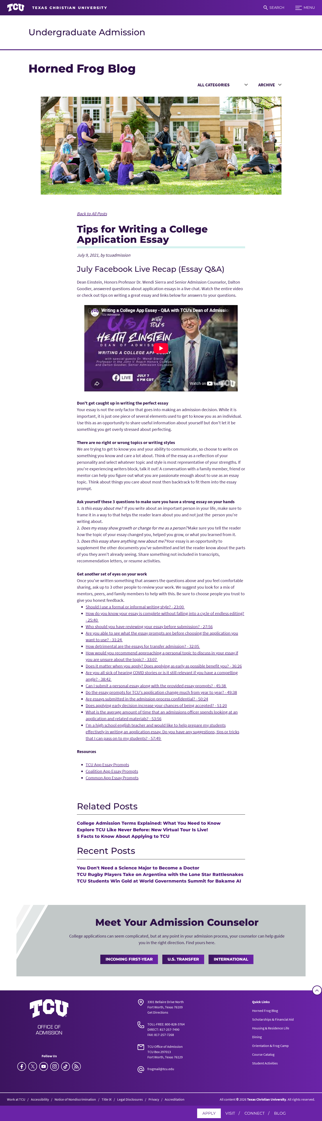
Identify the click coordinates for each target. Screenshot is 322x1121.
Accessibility (40, 1099)
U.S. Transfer (183, 959)
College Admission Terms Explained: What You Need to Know (149, 823)
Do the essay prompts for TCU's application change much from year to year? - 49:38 (161, 692)
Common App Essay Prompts (112, 777)
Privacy (154, 1099)
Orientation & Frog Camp (270, 1045)
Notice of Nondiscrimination (75, 1099)
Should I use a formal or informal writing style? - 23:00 (135, 606)
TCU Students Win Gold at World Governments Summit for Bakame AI (159, 881)
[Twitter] (32, 1066)
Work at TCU (16, 1099)
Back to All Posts (92, 213)
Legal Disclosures (130, 1099)
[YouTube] (43, 1066)
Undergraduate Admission (86, 32)
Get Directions (157, 1012)
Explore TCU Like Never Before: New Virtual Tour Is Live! (142, 829)
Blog (280, 1113)
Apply (209, 1113)
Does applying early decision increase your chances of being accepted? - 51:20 (156, 705)
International (231, 959)
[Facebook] (21, 1066)
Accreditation (174, 1099)
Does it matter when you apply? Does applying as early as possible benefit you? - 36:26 (164, 666)
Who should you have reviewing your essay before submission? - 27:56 (149, 626)
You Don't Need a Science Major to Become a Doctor (138, 868)
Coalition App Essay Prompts (112, 771)
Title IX (106, 1099)
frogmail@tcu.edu (160, 1069)
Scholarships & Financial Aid (273, 1019)
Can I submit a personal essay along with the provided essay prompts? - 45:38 (156, 685)
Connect (254, 1113)
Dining (257, 1037)
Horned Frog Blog (265, 1010)
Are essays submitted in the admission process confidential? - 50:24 (147, 699)
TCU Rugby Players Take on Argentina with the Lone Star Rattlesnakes (160, 874)
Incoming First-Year (129, 959)
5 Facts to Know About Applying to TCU (123, 836)
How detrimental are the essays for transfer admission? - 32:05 (143, 646)
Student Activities (265, 1063)
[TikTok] (65, 1066)
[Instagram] (54, 1066)
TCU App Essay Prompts (107, 764)
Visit (230, 1113)
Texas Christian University (266, 1099)
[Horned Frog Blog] (76, 1066)
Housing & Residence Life (270, 1028)
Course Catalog (263, 1054)
